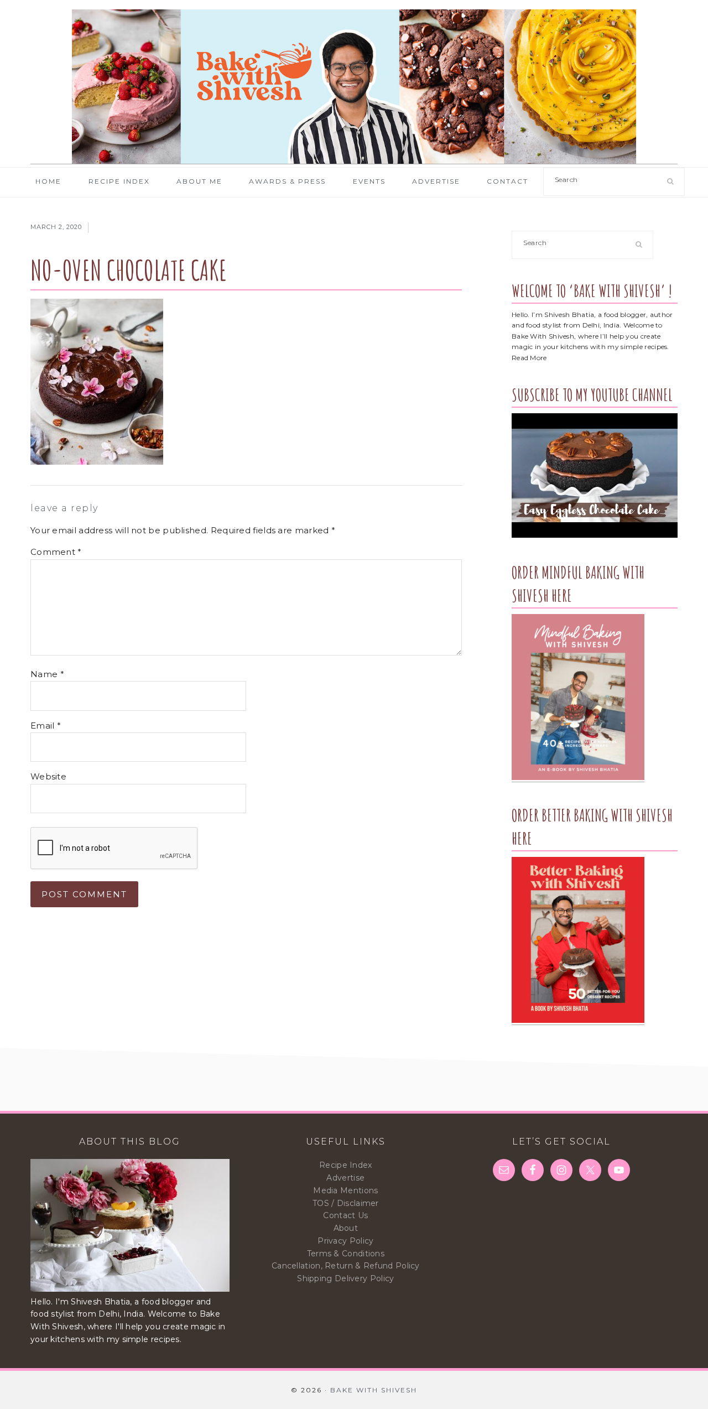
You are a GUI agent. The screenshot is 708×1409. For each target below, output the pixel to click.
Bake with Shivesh (354, 86)
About (346, 1228)
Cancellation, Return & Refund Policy (346, 1266)
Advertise (345, 1178)
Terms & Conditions (345, 1254)
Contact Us (345, 1215)
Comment (56, 552)
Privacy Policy (345, 1241)
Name (47, 674)
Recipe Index (345, 1165)
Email (45, 725)
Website (48, 776)
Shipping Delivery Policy (345, 1278)
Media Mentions (345, 1190)
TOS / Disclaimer (346, 1203)
